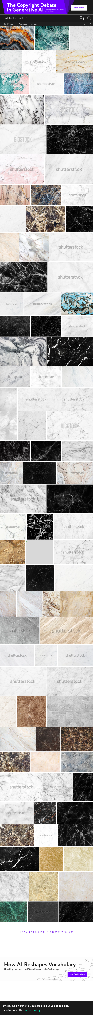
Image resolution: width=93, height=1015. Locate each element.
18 (65, 932)
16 (59, 932)
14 (53, 932)
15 (56, 932)
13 (50, 932)
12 (47, 932)
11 (44, 932)
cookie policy (32, 1010)
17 (62, 932)
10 (41, 932)
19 (69, 932)
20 (72, 932)
